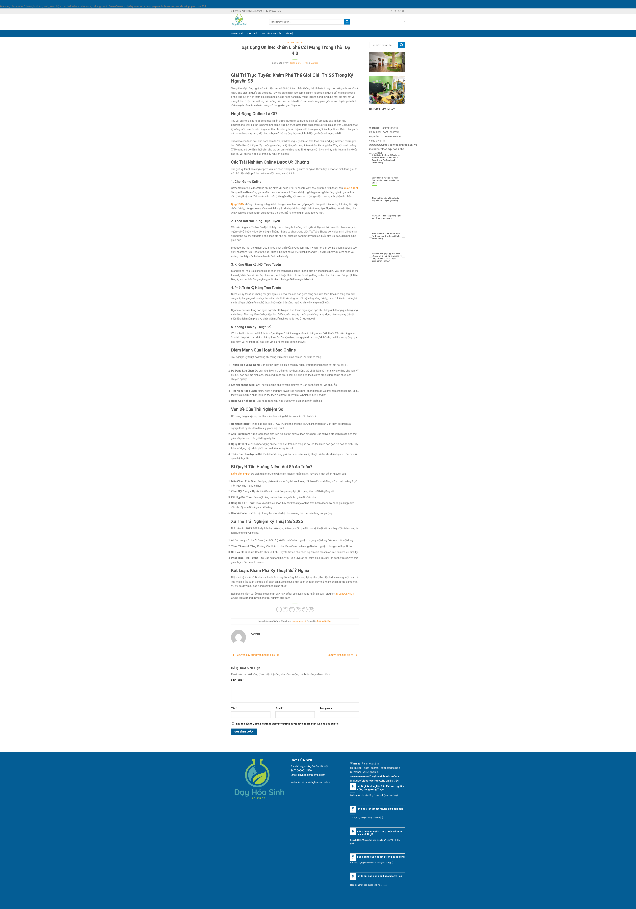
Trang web (326, 708)
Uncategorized (295, 43)
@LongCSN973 (345, 593)
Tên (234, 708)
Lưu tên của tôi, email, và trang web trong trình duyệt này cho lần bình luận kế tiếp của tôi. (287, 723)
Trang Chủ (237, 33)
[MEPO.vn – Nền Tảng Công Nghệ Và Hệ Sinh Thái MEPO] (387, 220)
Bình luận (237, 679)
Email (279, 708)
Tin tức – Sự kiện (271, 33)
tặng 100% (237, 204)
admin (314, 63)
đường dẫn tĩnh (324, 621)
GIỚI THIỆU (252, 33)
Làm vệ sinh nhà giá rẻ (341, 655)
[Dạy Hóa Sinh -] (247, 22)
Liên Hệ (289, 33)
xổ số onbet (351, 188)
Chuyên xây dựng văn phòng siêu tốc (257, 655)
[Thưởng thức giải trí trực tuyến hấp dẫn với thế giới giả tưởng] (387, 203)
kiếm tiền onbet (240, 473)
